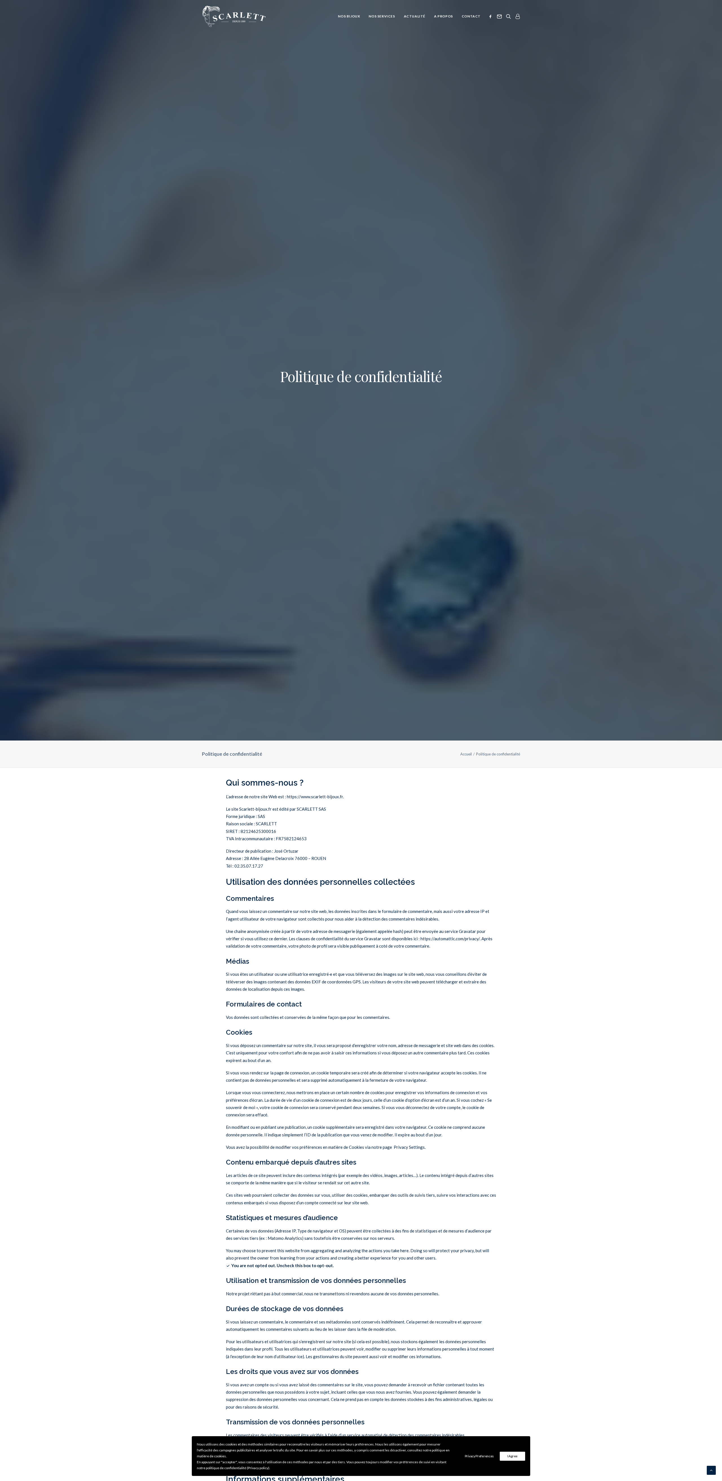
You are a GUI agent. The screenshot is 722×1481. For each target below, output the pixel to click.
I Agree (512, 1456)
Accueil (466, 754)
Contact (471, 16)
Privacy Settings (409, 1147)
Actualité (414, 16)
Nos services (382, 16)
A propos (443, 16)
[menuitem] (349, 16)
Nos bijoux (349, 16)
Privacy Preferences (479, 1456)
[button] (491, 16)
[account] (516, 16)
